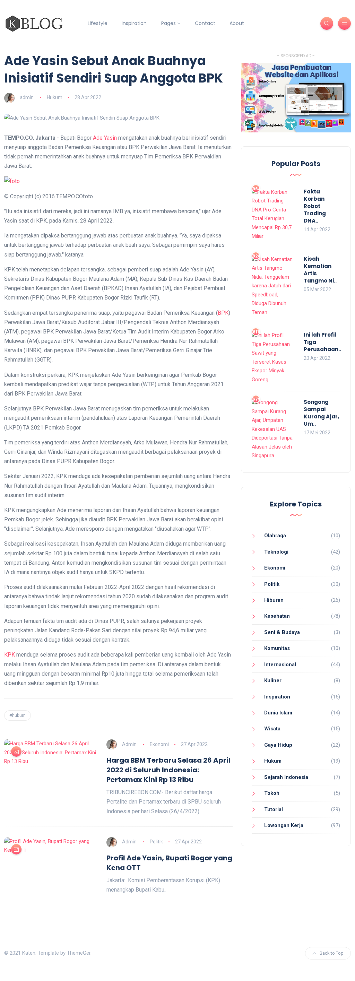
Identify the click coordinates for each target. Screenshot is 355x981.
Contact (205, 23)
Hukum (54, 97)
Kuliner (273, 680)
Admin (129, 744)
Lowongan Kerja (283, 825)
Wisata (272, 729)
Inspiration (134, 23)
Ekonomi (159, 744)
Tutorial (273, 809)
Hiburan (274, 600)
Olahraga (275, 535)
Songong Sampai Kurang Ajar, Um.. (321, 412)
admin (27, 97)
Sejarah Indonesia (286, 777)
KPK (9, 654)
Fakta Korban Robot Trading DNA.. (315, 206)
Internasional (280, 664)
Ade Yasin (105, 137)
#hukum (17, 715)
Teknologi (276, 552)
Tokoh (271, 793)
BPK (223, 313)
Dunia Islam (278, 713)
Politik (156, 841)
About (237, 23)
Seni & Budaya (282, 632)
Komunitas (277, 648)
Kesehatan (277, 616)
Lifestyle (97, 23)
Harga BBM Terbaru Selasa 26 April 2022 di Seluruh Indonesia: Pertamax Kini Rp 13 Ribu (168, 769)
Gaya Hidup (278, 745)
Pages (168, 23)
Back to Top (332, 953)
